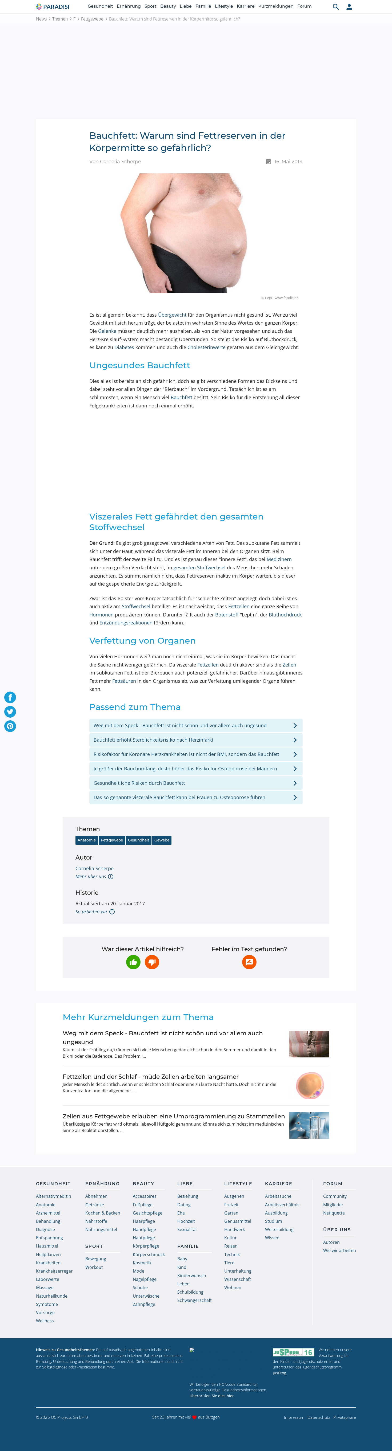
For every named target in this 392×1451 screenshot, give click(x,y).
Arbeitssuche (278, 1196)
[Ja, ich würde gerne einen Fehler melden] (249, 962)
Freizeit (231, 1205)
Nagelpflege (145, 1279)
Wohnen (232, 1287)
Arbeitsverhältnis (282, 1205)
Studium (273, 1221)
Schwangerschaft (194, 1300)
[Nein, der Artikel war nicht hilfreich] (152, 962)
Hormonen (101, 614)
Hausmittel (47, 1246)
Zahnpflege (144, 1304)
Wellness (45, 1321)
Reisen (231, 1246)
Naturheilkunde (51, 1296)
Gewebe (161, 840)
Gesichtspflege (147, 1213)
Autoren (331, 1242)
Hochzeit (186, 1221)
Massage (45, 1287)
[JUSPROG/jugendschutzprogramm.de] (293, 1352)
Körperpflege (146, 1246)
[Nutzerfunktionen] (349, 6)
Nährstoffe (96, 1221)
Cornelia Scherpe (94, 868)
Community (335, 1196)
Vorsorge (45, 1312)
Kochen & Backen (102, 1213)
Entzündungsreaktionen (126, 622)
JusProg (279, 1372)
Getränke (94, 1205)
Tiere (229, 1263)
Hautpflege (144, 1238)
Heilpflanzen (48, 1254)
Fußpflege (143, 1205)
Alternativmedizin (53, 1196)
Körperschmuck (149, 1254)
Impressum (294, 1417)
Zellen (289, 664)
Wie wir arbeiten (339, 1250)
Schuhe (140, 1287)
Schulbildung (190, 1292)
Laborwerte (47, 1279)
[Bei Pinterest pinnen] (10, 726)
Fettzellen (239, 606)
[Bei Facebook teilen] (10, 697)
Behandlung (48, 1221)
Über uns (337, 1229)
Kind (181, 1267)
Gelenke (107, 331)
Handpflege (144, 1229)
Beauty (168, 6)
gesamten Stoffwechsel (200, 567)
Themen (60, 19)
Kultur (230, 1238)
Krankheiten (48, 1263)
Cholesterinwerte (206, 347)
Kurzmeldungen (276, 6)
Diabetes (124, 347)
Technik (232, 1254)
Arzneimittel (48, 1213)
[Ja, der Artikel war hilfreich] (133, 962)
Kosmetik (142, 1263)
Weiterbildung (279, 1229)
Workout (94, 1267)
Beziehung (187, 1196)
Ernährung (129, 6)
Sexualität (187, 1229)
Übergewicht (172, 315)
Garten (231, 1213)
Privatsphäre (344, 1417)
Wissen (272, 1238)
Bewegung (95, 1259)
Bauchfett (181, 397)
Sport (151, 6)
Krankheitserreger (54, 1271)
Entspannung (49, 1238)
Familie (203, 6)
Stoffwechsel (136, 606)
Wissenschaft (237, 1279)
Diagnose (45, 1229)
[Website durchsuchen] (336, 6)
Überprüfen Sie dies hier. (212, 1395)
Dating (184, 1205)
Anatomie (87, 840)
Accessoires (145, 1196)
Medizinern (279, 559)
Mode (138, 1271)
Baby (182, 1259)
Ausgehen (234, 1196)
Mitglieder (333, 1205)
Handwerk (234, 1229)
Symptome (47, 1304)
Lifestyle (224, 6)
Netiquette (334, 1213)
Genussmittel (237, 1221)
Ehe (181, 1213)
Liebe (186, 6)
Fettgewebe (92, 19)
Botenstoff (227, 614)
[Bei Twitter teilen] (10, 712)
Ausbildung (276, 1213)
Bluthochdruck (285, 614)
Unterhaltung (237, 1271)
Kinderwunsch (191, 1275)
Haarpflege (144, 1221)
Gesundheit (100, 6)
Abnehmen (96, 1196)
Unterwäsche (146, 1296)
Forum (304, 6)
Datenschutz (318, 1417)
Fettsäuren (124, 681)
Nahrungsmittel (101, 1229)
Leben (183, 1284)
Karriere (246, 6)
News (41, 19)
